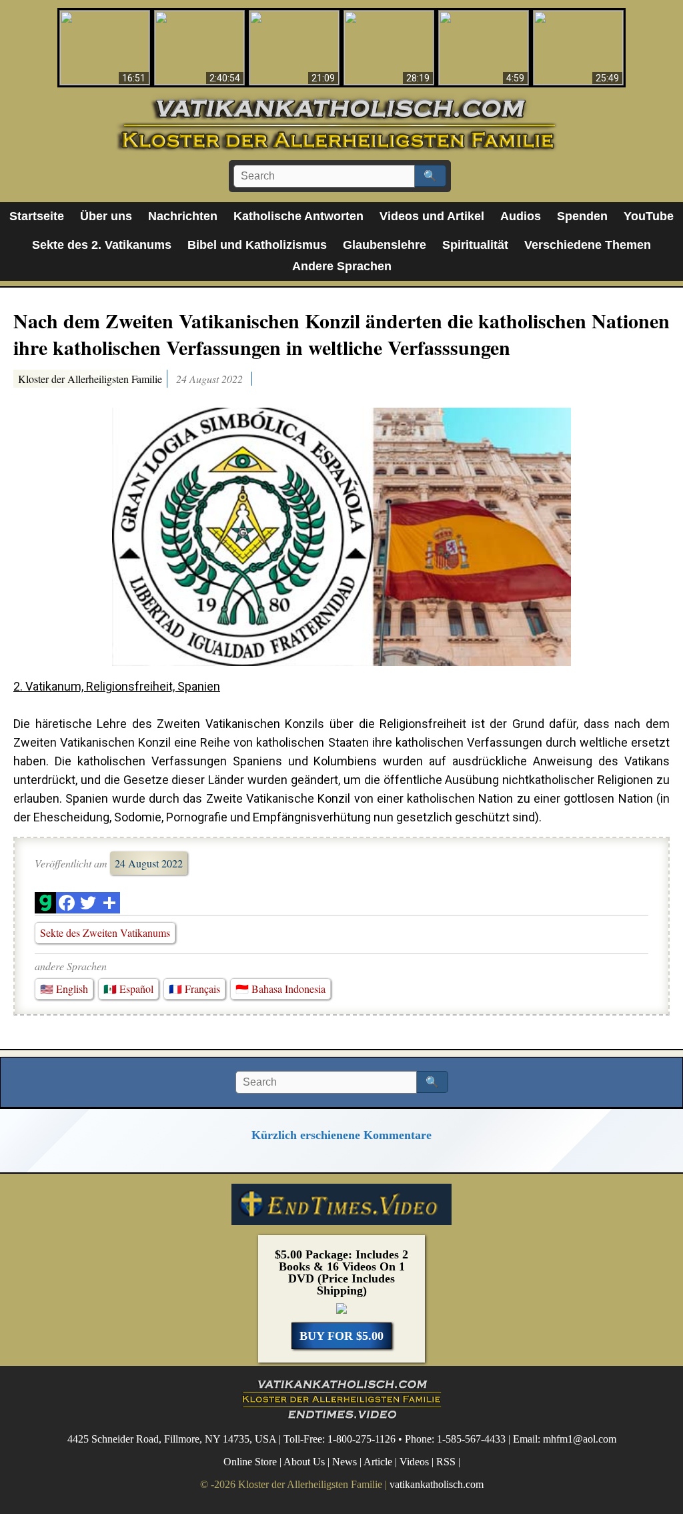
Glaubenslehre (384, 245)
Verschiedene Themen (587, 245)
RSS (446, 1461)
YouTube (649, 216)
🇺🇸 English (64, 989)
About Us (304, 1461)
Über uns (106, 216)
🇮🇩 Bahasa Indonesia (280, 989)
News (344, 1461)
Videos (414, 1461)
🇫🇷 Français (194, 989)
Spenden (582, 216)
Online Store (250, 1461)
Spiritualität (475, 245)
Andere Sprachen (342, 266)
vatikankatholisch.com (437, 1484)
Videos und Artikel (432, 216)
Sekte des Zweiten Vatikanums (105, 932)
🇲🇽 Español (128, 989)
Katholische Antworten (298, 216)
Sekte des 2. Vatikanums (101, 245)
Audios (520, 216)
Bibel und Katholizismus (257, 245)
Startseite (36, 216)
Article (378, 1461)
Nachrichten (182, 216)
